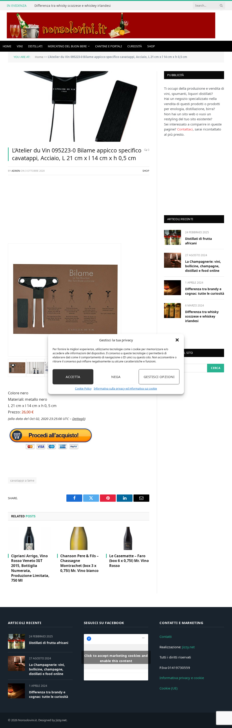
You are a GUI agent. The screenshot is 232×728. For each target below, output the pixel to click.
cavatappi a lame (22, 480)
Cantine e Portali (108, 46)
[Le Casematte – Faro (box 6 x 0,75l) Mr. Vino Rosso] (127, 538)
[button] (177, 340)
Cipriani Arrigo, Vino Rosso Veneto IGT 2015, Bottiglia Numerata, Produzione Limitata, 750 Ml (30, 568)
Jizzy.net (188, 647)
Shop (151, 46)
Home (7, 46)
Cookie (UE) (169, 688)
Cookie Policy (83, 388)
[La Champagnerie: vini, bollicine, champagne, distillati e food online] (172, 260)
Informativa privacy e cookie (182, 677)
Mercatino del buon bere (67, 46)
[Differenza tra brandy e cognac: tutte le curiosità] (172, 287)
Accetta (73, 376)
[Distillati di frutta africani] (172, 237)
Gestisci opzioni (159, 376)
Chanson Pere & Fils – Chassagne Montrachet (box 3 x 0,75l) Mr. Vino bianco (79, 563)
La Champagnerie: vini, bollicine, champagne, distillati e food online (203, 266)
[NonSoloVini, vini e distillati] (111, 25)
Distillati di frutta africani (198, 240)
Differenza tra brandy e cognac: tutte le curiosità (204, 291)
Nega (116, 376)
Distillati (35, 46)
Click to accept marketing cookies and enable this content (116, 658)
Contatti (166, 636)
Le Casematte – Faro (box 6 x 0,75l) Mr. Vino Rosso (129, 561)
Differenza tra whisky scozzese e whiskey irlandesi (72, 6)
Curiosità (134, 46)
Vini (20, 46)
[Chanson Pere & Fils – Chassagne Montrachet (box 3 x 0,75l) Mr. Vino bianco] (78, 538)
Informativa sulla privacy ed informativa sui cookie (125, 388)
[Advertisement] (78, 211)
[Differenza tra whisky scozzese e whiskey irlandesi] (172, 310)
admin (16, 170)
